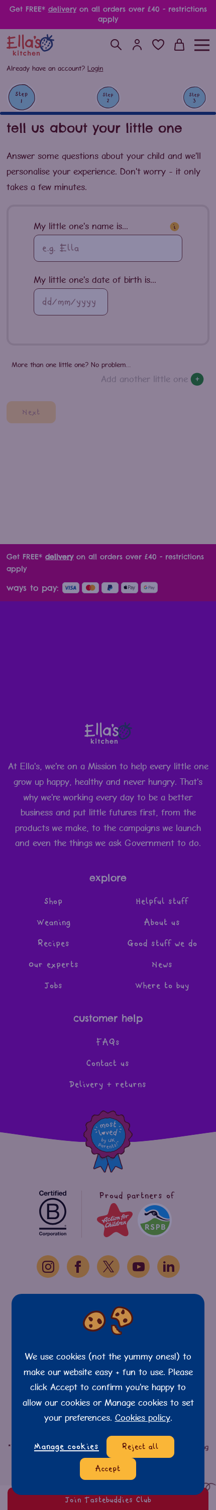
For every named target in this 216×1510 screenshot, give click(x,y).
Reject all (140, 1447)
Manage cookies (66, 1446)
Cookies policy (142, 1417)
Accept (108, 1469)
